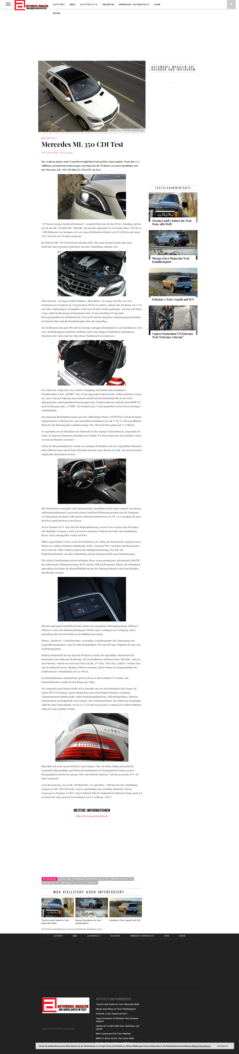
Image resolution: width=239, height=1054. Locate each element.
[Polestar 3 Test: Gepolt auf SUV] (125, 916)
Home (157, 4)
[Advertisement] (119, 34)
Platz (75, 882)
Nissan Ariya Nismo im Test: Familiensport (88, 921)
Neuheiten (108, 4)
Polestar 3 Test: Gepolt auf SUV (125, 920)
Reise (72, 4)
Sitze (82, 882)
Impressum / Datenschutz (134, 4)
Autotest (59, 4)
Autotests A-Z (89, 4)
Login (99, 929)
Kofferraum (79, 878)
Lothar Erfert (52, 152)
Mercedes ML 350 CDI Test (97, 878)
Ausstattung (65, 878)
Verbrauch (92, 882)
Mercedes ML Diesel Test (122, 878)
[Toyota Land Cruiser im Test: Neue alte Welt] (57, 916)
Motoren (66, 882)
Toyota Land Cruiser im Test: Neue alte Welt (55, 921)
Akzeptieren (222, 1045)
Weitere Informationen (201, 1046)
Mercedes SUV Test (51, 882)
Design (56, 13)
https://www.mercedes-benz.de (92, 816)
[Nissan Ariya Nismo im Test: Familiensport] (91, 916)
